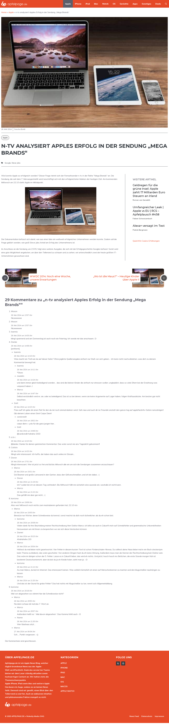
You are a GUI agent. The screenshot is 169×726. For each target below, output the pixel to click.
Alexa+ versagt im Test (149, 225)
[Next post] (164, 278)
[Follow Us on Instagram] (123, 663)
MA (62, 677)
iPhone (78, 4)
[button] (166, 4)
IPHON (64, 668)
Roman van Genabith (141, 200)
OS (114, 4)
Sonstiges (146, 4)
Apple (68, 4)
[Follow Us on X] (118, 663)
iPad (88, 4)
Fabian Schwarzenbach (142, 218)
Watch (105, 4)
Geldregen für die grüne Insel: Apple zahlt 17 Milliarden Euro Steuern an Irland (149, 191)
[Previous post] (5, 278)
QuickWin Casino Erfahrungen (146, 241)
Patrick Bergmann (140, 230)
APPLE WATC (67, 691)
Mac (96, 4)
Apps (135, 4)
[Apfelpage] (14, 4)
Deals (158, 4)
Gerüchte (124, 4)
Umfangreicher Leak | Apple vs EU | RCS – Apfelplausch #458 (148, 211)
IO (62, 682)
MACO (63, 686)
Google (8, 163)
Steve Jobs (16, 163)
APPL (63, 663)
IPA (62, 672)
